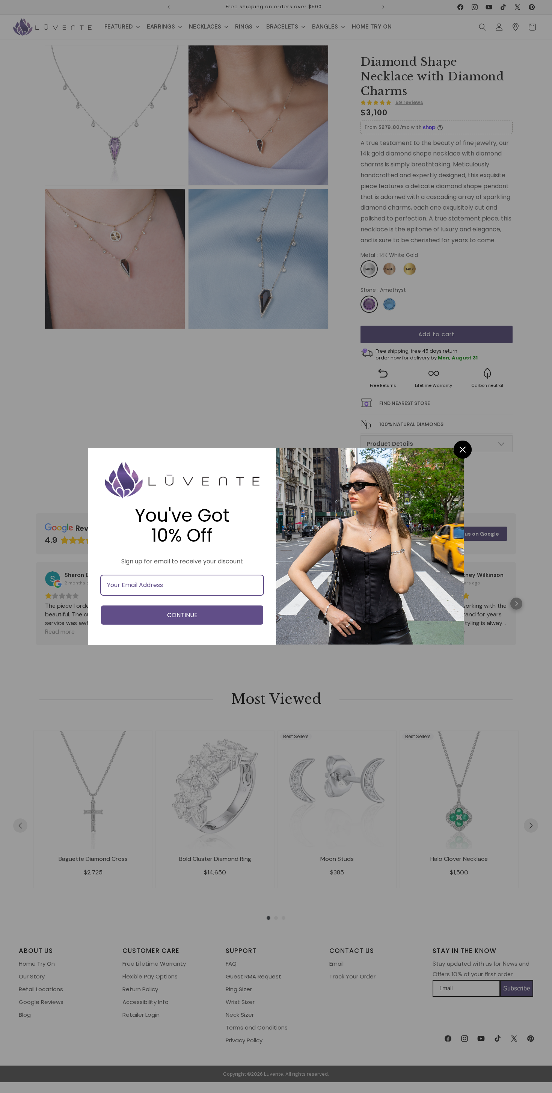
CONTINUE (182, 615)
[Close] (463, 450)
